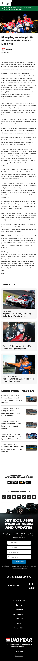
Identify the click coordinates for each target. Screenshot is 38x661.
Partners (19, 623)
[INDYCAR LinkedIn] (34, 497)
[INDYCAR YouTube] (19, 497)
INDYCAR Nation (19, 614)
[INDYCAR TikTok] (24, 497)
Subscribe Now (19, 562)
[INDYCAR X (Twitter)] (9, 497)
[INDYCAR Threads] (29, 497)
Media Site (19, 619)
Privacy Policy (19, 651)
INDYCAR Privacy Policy (20, 568)
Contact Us (19, 609)
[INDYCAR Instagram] (4, 497)
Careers (19, 605)
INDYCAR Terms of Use (26, 566)
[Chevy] (14, 585)
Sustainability (19, 628)
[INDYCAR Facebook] (14, 497)
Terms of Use (19, 656)
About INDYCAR (19, 600)
